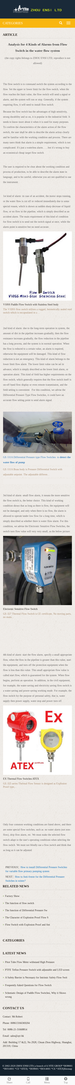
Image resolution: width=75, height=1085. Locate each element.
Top (66, 1082)
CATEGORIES (13, 23)
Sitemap (68, 1068)
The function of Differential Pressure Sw (26, 910)
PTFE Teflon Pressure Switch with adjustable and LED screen (37, 969)
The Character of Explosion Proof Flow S (26, 917)
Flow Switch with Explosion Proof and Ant (27, 924)
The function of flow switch (19, 903)
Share (9, 1082)
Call (28, 1082)
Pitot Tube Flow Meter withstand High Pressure (29, 962)
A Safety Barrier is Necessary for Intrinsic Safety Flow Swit (36, 977)
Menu (47, 1082)
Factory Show (12, 896)
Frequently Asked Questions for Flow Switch (28, 985)
